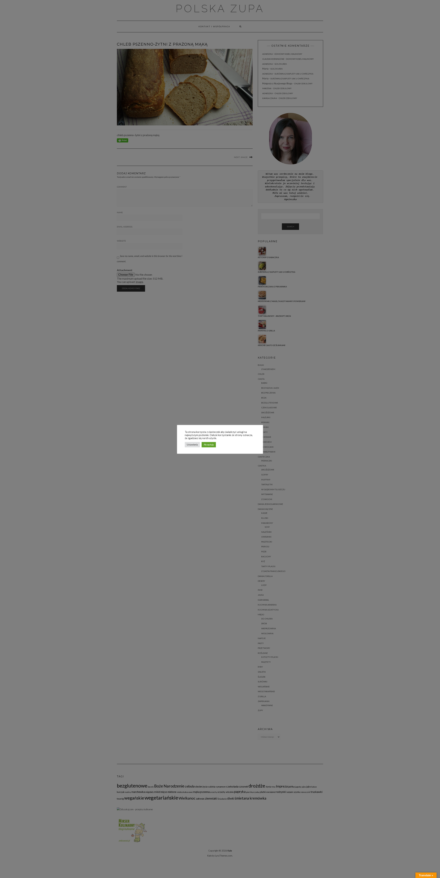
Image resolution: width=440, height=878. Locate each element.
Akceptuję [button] (209, 444)
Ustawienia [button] (192, 444)
